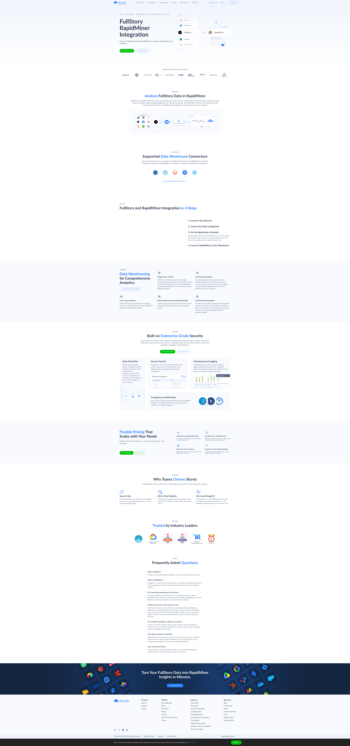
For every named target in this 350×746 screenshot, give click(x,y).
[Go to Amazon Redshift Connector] (155, 172)
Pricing (163, 720)
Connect (164, 714)
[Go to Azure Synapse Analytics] (165, 172)
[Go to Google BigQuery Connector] (184, 172)
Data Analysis (195, 720)
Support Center (229, 717)
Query (163, 706)
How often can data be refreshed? (160, 634)
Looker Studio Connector (169, 717)
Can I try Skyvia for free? (157, 647)
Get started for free (126, 50)
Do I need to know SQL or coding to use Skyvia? (165, 622)
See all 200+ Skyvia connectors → (175, 181)
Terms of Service (149, 736)
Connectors (165, 709)
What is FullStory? (154, 572)
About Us (144, 703)
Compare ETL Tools (230, 711)
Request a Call (213, 2)
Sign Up (233, 2)
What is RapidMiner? (155, 580)
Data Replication (196, 711)
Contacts (144, 706)
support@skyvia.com (227, 736)
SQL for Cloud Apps (197, 729)
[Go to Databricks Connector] (175, 172)
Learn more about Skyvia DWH (130, 289)
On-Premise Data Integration (200, 717)
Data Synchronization (198, 709)
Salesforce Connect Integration (201, 726)
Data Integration (129, 14)
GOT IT (236, 742)
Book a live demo (143, 50)
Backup (163, 711)
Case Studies (228, 706)
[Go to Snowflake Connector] (194, 172)
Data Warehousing (197, 714)
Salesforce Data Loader (198, 723)
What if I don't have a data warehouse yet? (163, 605)
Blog (225, 703)
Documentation (229, 720)
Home (121, 14)
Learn (225, 714)
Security (160, 736)
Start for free (140, 452)
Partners (144, 709)
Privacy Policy (171, 736)
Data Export (194, 706)
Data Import (194, 703)
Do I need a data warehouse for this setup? (163, 592)
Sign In (222, 2)
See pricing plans (126, 452)
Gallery (226, 709)
